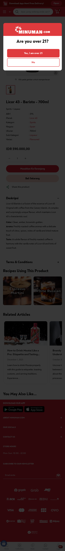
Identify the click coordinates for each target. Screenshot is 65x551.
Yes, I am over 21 (33, 53)
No (33, 62)
